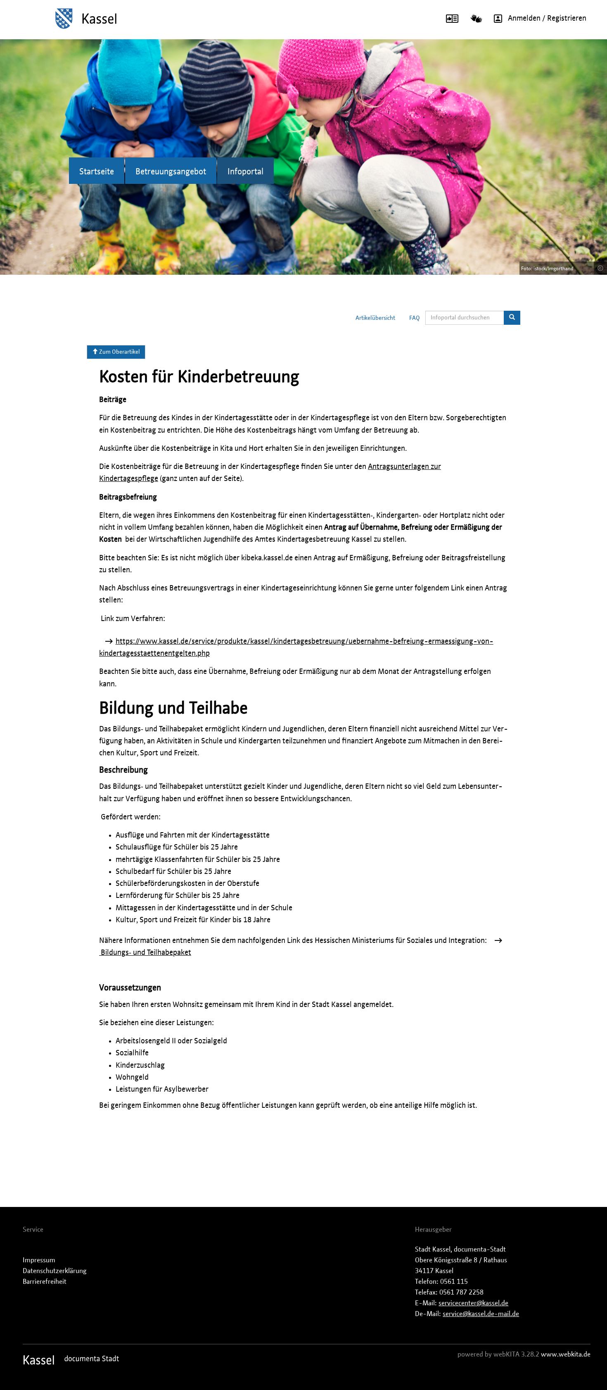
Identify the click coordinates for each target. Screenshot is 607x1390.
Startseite (96, 172)
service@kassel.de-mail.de (481, 1314)
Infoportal (245, 172)
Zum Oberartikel (119, 352)
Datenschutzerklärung (55, 1271)
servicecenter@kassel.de (473, 1303)
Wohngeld (132, 1077)
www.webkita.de (565, 1354)
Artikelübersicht (375, 318)
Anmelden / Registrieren (547, 18)
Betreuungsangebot (170, 172)
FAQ (414, 318)
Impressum (39, 1260)
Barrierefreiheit (44, 1281)
